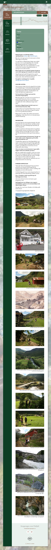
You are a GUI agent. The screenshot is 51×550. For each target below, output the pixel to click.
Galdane (26, 56)
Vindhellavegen (33, 56)
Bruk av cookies (30, 543)
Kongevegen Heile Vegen (22, 80)
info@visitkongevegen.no (30, 528)
